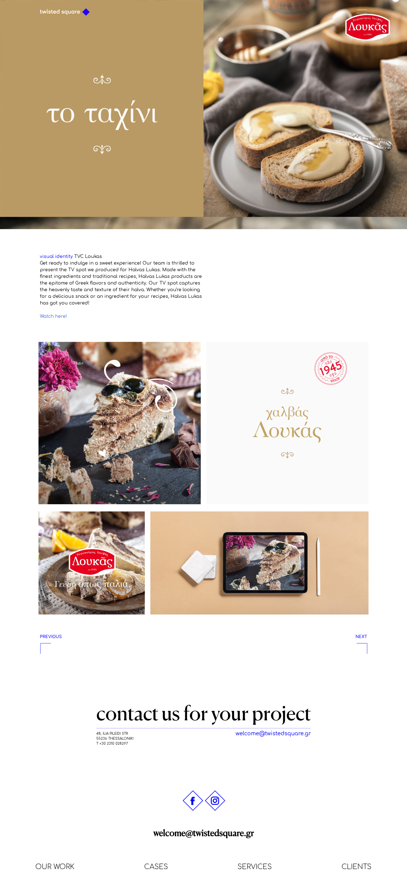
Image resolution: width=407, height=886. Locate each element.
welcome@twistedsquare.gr (203, 833)
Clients (357, 867)
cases (156, 867)
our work (54, 867)
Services (255, 867)
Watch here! (53, 316)
